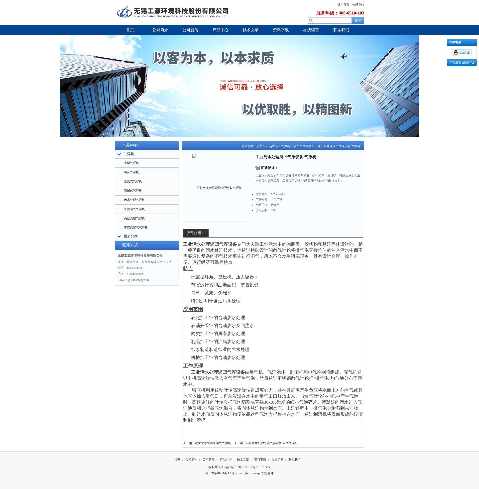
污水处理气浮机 (134, 200)
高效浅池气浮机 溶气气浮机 (212, 443)
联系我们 (295, 459)
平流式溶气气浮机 (136, 227)
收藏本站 (358, 4)
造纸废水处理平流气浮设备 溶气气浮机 (272, 443)
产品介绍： (196, 233)
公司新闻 (209, 459)
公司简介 (191, 459)
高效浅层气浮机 (134, 218)
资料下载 (260, 459)
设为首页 (343, 4)
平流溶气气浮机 (134, 209)
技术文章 (243, 459)
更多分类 (131, 236)
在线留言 (277, 459)
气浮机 (285, 146)
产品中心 (272, 146)
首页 (260, 146)
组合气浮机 (131, 172)
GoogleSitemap (249, 473)
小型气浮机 (131, 163)
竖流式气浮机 (133, 181)
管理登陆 (267, 473)
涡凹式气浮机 (133, 190)
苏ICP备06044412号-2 (221, 473)
